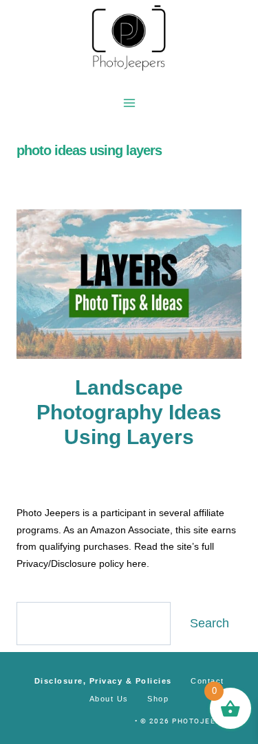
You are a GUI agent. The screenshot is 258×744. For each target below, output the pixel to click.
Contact (207, 681)
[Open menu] (129, 102)
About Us (109, 699)
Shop (158, 699)
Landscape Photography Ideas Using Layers (129, 412)
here (137, 563)
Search (209, 623)
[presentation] (129, 284)
